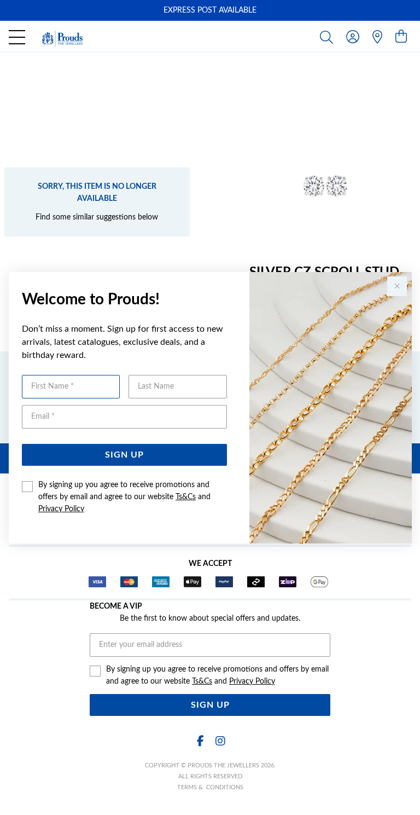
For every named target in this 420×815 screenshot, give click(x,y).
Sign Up (124, 454)
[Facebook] (200, 741)
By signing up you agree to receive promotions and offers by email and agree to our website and (124, 497)
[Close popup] (397, 286)
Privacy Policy (61, 509)
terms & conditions (210, 787)
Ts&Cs (186, 497)
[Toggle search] (328, 37)
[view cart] (401, 37)
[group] (210, 10)
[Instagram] (220, 741)
